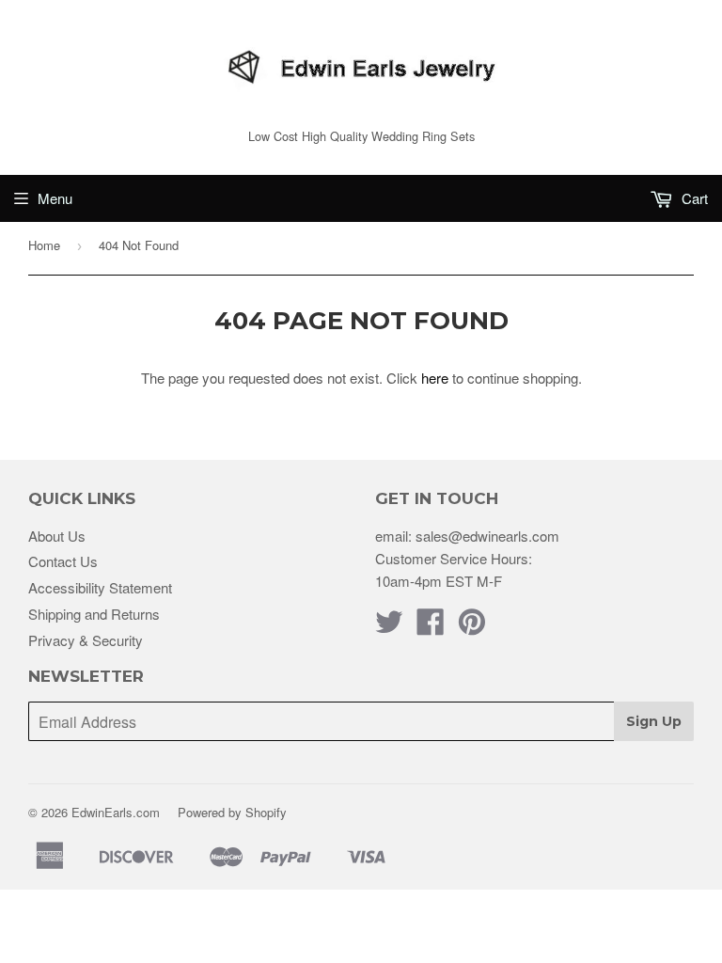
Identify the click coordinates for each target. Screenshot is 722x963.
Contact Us (63, 561)
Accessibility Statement (100, 587)
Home (44, 245)
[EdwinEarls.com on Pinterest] (472, 627)
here (434, 377)
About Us (57, 535)
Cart (693, 198)
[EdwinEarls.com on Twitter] (389, 627)
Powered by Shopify (232, 812)
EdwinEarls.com (115, 812)
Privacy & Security (85, 640)
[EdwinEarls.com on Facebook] (430, 627)
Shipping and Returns (94, 614)
